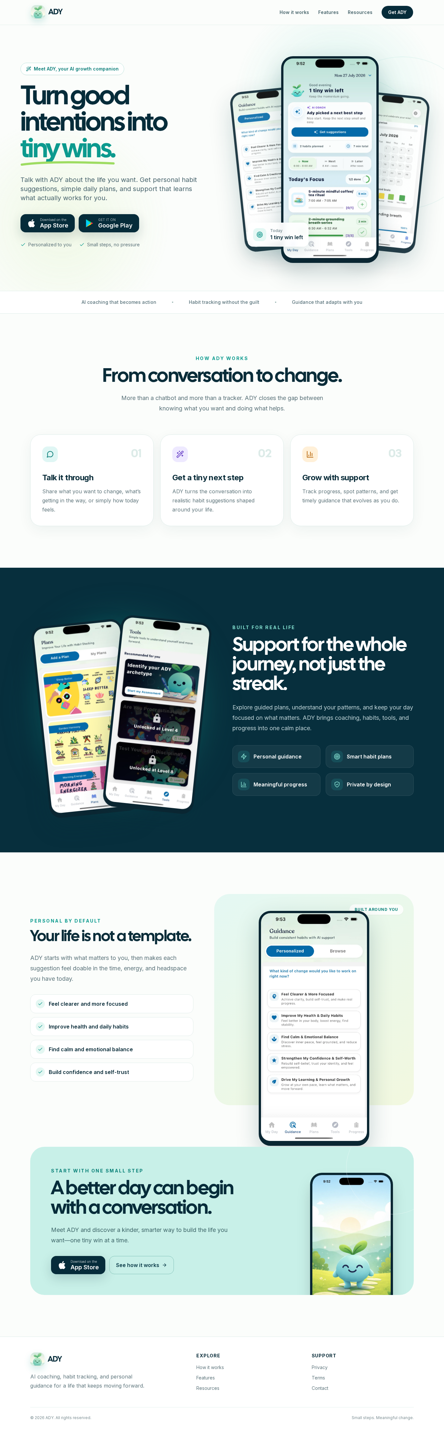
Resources (360, 12)
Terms (318, 1377)
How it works (294, 12)
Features (328, 12)
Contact (320, 1388)
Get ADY (397, 12)
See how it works (137, 1265)
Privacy (320, 1367)
